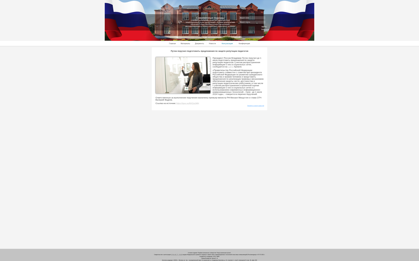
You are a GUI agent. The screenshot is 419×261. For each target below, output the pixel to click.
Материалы (185, 43)
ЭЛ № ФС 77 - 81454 (176, 254)
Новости (212, 43)
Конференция (244, 43)
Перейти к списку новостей (255, 106)
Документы (199, 43)
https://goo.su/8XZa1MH (187, 103)
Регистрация (265, 29)
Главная (172, 43)
